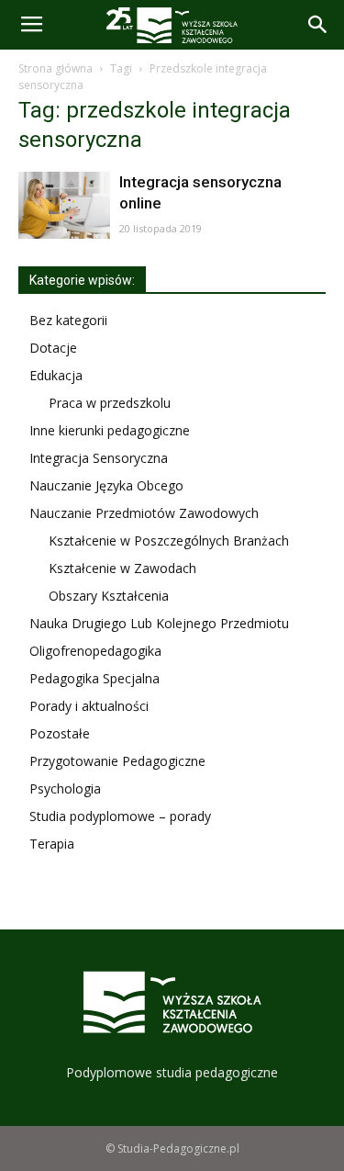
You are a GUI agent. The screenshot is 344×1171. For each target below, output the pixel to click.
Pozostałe (59, 733)
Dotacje (53, 347)
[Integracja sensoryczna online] (64, 205)
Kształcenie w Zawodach (122, 568)
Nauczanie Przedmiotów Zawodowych (144, 513)
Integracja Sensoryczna (98, 458)
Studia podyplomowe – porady (120, 816)
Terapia (51, 843)
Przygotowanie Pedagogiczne (117, 761)
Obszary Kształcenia (109, 595)
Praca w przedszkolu (110, 402)
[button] (318, 25)
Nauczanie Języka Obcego (106, 485)
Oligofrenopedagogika (95, 650)
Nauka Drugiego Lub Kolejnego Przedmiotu (159, 623)
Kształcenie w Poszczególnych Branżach (169, 540)
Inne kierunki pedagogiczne (109, 430)
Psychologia (65, 788)
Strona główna (55, 68)
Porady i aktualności (89, 706)
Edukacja (56, 375)
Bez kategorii (68, 320)
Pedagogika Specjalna (94, 678)
